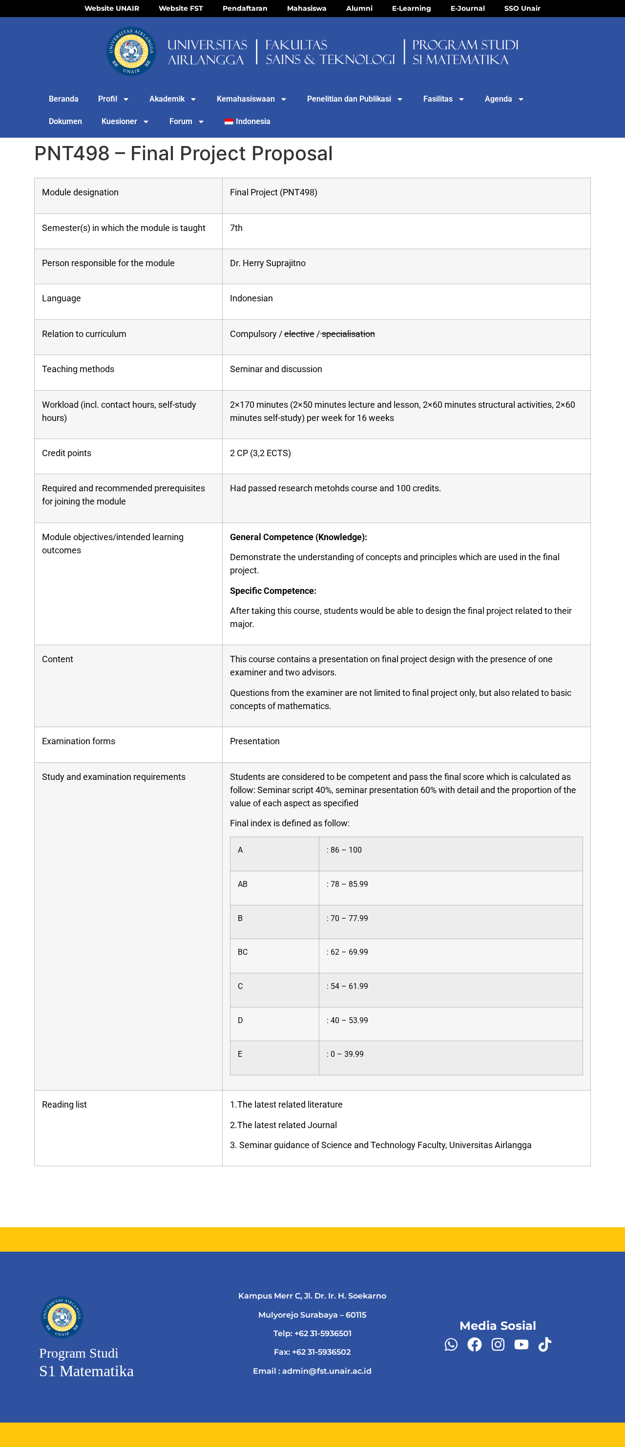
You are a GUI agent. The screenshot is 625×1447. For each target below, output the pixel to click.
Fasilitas (438, 99)
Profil (107, 99)
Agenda (498, 99)
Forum (180, 121)
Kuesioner (119, 121)
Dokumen (65, 121)
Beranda (64, 99)
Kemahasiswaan (246, 99)
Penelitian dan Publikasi (349, 99)
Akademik (167, 99)
